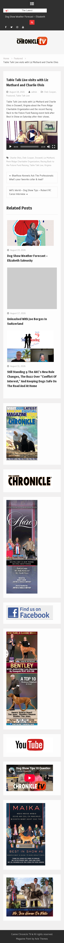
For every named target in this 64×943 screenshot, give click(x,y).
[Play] (10, 146)
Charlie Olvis (15, 157)
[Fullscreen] (53, 146)
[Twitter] (11, 27)
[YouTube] (23, 27)
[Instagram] (17, 27)
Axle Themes (41, 938)
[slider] (30, 146)
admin (34, 91)
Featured (10, 95)
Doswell (39, 157)
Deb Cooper (50, 91)
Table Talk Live (23, 95)
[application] (32, 135)
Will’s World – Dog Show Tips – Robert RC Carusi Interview (30, 192)
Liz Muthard (49, 157)
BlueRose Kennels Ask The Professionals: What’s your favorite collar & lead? (31, 177)
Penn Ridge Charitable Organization (22, 161)
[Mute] (48, 146)
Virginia (47, 165)
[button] (32, 135)
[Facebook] (5, 27)
